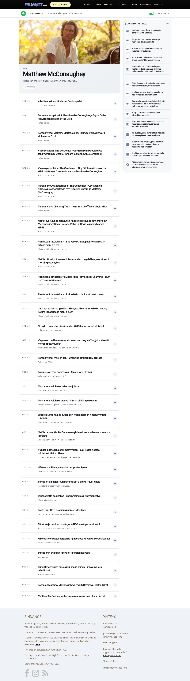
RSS (163, 4)
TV (117, 4)
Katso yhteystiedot (112, 655)
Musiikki (125, 4)
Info (156, 4)
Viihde (99, 4)
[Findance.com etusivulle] (36, 4)
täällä (37, 644)
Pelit (134, 4)
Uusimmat (88, 4)
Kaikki (167, 24)
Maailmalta (146, 4)
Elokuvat (109, 4)
